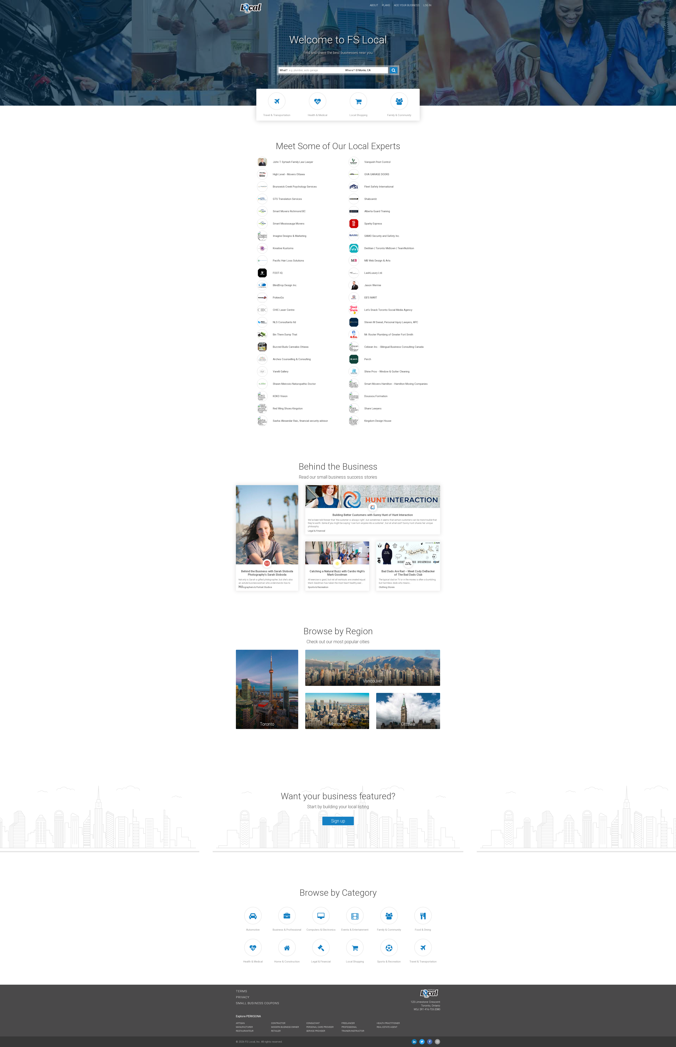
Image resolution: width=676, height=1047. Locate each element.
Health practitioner (388, 1023)
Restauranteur (245, 1031)
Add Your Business (407, 5)
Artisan (240, 1023)
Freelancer (348, 1023)
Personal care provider (320, 1027)
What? (283, 70)
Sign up (338, 821)
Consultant (313, 1023)
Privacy (242, 997)
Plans (386, 5)
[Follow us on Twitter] (422, 1041)
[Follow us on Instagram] (437, 1041)
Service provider (315, 1031)
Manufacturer (244, 1027)
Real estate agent (387, 1027)
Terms (241, 991)
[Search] (394, 70)
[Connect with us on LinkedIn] (414, 1041)
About (374, 5)
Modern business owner (285, 1027)
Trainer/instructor (353, 1031)
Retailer (276, 1031)
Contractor (278, 1023)
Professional (349, 1027)
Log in (427, 5)
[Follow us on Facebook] (429, 1041)
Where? (350, 70)
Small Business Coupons (257, 1003)
